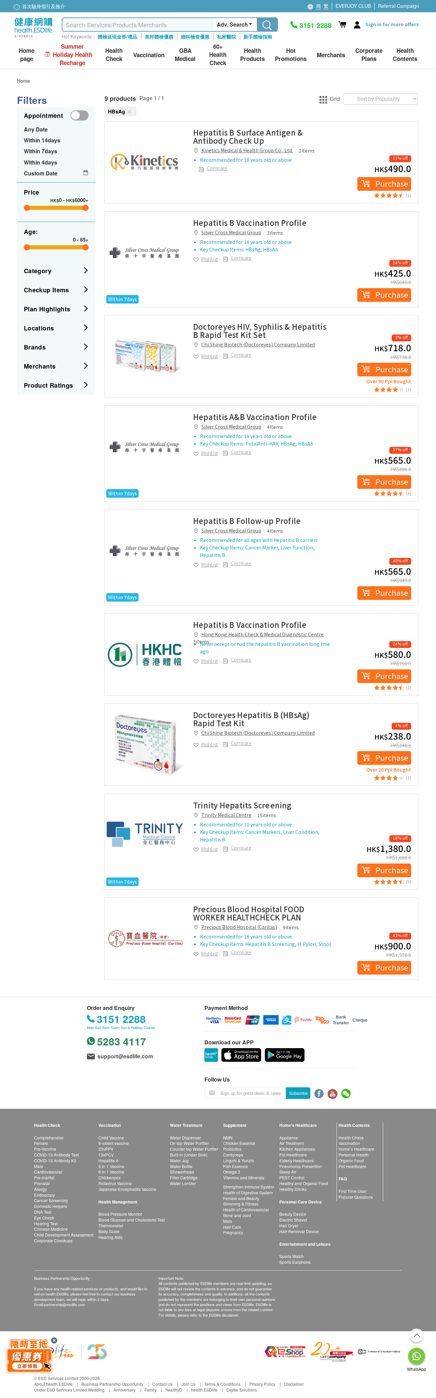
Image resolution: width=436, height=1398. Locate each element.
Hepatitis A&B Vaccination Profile (255, 416)
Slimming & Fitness (241, 1204)
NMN (228, 1137)
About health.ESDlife (53, 1384)
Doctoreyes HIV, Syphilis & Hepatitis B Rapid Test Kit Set (259, 330)
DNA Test (42, 1212)
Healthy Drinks (293, 1189)
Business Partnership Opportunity (112, 1384)
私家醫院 (226, 36)
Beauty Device (292, 1214)
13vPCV (106, 1155)
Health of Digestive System (248, 1192)
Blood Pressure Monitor (120, 1214)
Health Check (351, 1137)
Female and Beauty (241, 1198)
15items (266, 815)
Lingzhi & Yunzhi (238, 1160)
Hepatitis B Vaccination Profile (250, 222)
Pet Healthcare (293, 1155)
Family (150, 1390)
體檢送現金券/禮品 (117, 36)
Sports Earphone (295, 1262)
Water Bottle (181, 1166)
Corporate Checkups (53, 1240)
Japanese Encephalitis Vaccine (127, 1189)
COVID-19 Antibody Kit (55, 1160)
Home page (26, 55)
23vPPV (105, 1149)
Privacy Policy (262, 1384)
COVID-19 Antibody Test (56, 1155)
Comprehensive (49, 1137)
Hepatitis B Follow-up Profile (247, 520)
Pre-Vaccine (45, 1149)
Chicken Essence (239, 1143)
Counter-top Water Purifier (194, 1149)
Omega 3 (231, 1172)
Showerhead (182, 1172)
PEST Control (292, 1177)
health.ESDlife (204, 1390)
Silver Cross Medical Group (231, 232)
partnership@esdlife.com (64, 1304)
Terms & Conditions (222, 1384)
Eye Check (44, 1218)
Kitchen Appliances (297, 1149)
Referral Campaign (398, 5)
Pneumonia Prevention (300, 1166)
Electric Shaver (293, 1220)
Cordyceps (233, 1155)
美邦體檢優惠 (159, 36)
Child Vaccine (111, 1137)
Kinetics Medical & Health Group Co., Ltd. (247, 150)
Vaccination (349, 1143)
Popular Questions (356, 1197)
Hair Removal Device (299, 1231)
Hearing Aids (110, 1237)
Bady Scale (109, 1231)
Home (23, 80)
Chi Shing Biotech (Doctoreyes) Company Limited (258, 344)
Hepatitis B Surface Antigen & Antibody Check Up (248, 136)
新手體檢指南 (258, 36)
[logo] (33, 37)
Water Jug (179, 1160)
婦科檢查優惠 (195, 36)
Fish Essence (235, 1166)
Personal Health (354, 1155)
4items (275, 426)
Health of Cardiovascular (246, 1209)
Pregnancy (233, 1232)
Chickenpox (109, 1177)
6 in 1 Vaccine (111, 1172)
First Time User (353, 1191)
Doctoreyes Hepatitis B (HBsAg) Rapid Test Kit (251, 718)
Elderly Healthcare (296, 1160)
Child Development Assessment (63, 1235)
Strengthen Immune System (248, 1187)
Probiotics (232, 1149)
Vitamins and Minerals (243, 1177)
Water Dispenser (185, 1137)
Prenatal (42, 1183)
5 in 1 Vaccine (111, 1166)
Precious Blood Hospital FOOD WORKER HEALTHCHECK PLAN (248, 912)
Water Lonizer (183, 1183)
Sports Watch (291, 1256)
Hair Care (232, 1227)
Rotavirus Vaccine (115, 1183)
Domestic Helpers (50, 1206)
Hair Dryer (288, 1225)
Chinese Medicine (51, 1229)
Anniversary (124, 1390)
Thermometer (110, 1225)
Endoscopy (44, 1195)
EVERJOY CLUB (353, 5)
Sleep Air (287, 1172)
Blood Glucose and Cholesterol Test (131, 1220)
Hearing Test (46, 1223)
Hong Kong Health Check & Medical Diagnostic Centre (262, 634)
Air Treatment (291, 1143)
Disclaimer (294, 1384)
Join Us (189, 1384)
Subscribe (298, 1093)
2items (307, 150)
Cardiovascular (48, 1172)
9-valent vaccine (113, 1143)
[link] (145, 162)
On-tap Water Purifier (189, 1143)
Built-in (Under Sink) (188, 1155)
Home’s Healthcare (356, 1149)
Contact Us (162, 1384)
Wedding (96, 1390)
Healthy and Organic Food (303, 1183)
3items (275, 232)
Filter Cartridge (184, 1177)
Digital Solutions (242, 1390)
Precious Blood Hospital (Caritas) (239, 926)
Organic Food (351, 1160)
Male (38, 1166)
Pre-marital (44, 1177)
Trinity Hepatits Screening (242, 804)
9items (291, 927)
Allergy (40, 1189)
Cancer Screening (51, 1200)
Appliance (288, 1137)
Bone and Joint (237, 1215)
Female (41, 1143)
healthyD (174, 1390)
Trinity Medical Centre (226, 814)
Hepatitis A (108, 1160)
